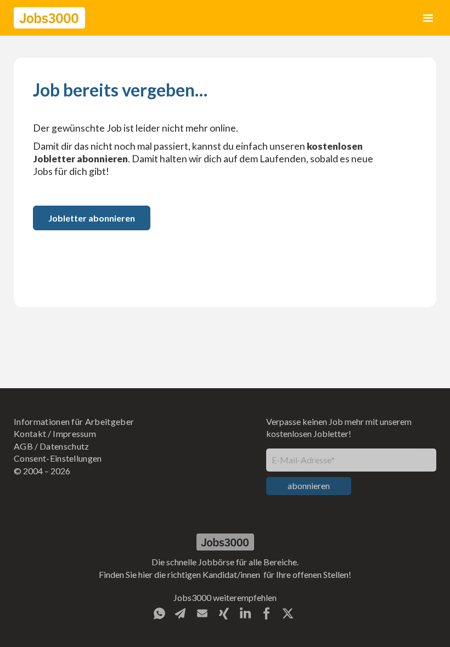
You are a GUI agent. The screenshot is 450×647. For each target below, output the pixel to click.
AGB (23, 446)
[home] (49, 18)
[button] (428, 18)
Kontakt (30, 433)
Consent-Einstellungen (58, 458)
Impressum (74, 433)
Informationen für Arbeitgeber (74, 421)
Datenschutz (64, 446)
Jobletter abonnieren (91, 218)
